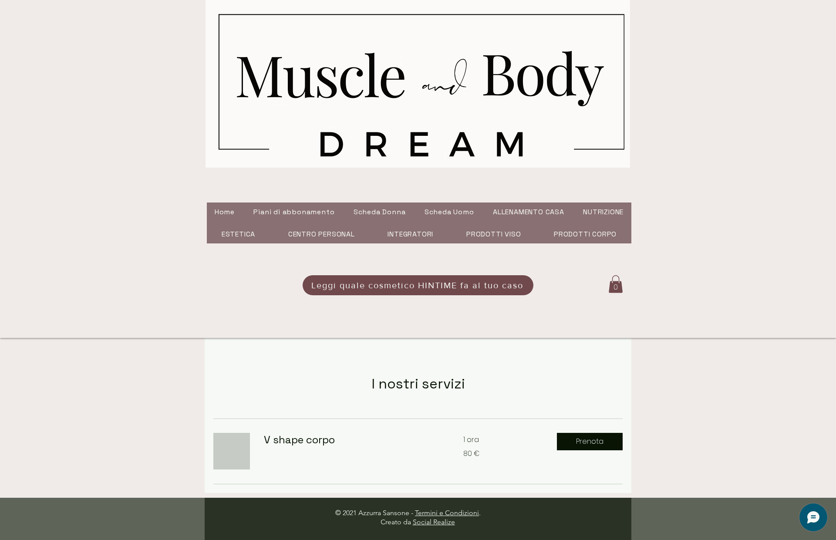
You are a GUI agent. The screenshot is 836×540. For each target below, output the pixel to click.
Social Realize (434, 522)
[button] (615, 284)
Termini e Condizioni (447, 513)
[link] (353, 440)
